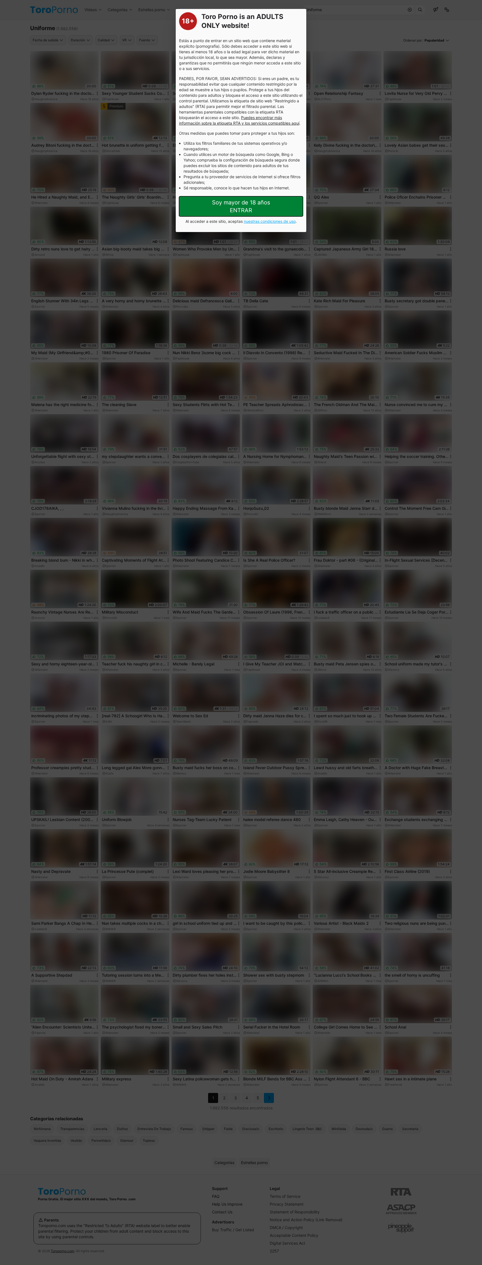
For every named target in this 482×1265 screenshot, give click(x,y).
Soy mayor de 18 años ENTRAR (241, 206)
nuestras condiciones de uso (270, 221)
